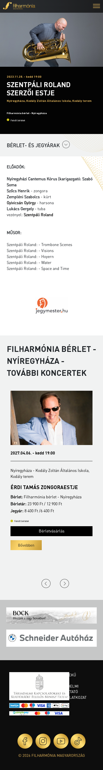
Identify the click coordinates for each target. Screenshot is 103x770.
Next (64, 583)
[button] (96, 6)
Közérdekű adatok (65, 677)
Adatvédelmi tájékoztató (66, 689)
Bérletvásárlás (51, 530)
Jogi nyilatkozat (70, 697)
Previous (46, 583)
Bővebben (26, 545)
